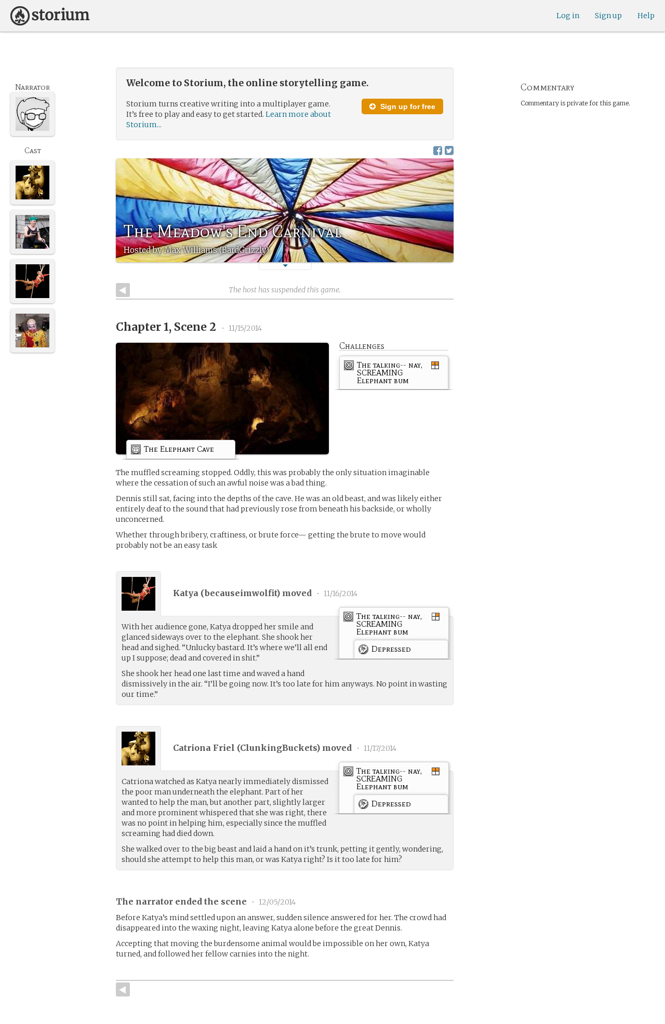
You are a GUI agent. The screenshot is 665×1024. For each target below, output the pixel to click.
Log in (567, 15)
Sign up (608, 15)
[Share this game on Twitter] (449, 150)
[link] (393, 374)
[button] (285, 265)
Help (646, 15)
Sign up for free (406, 106)
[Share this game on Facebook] (437, 150)
